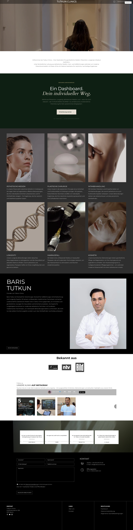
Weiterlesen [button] (32, 439)
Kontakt (71, 511)
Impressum (104, 509)
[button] (128, 2)
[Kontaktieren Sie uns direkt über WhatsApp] (114, 2)
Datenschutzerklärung (31, 484)
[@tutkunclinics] (49, 392)
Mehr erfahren (13, 348)
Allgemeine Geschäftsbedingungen (112, 513)
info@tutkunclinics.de (98, 464)
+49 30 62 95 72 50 (97, 463)
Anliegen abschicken (24, 492)
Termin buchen (121, 1)
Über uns (71, 509)
